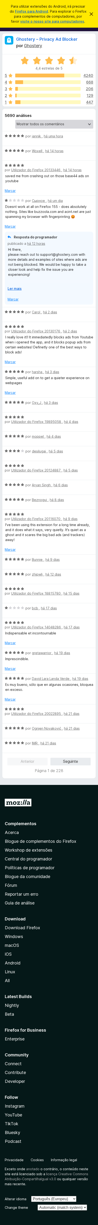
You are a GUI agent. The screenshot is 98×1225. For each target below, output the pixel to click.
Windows (14, 936)
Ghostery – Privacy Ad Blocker (47, 39)
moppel (38, 436)
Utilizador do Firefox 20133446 (36, 170)
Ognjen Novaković (47, 728)
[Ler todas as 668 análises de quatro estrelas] (48, 82)
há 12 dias (53, 574)
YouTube (13, 1114)
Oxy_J (37, 403)
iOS (8, 954)
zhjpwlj (38, 574)
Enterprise (14, 1038)
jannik (37, 136)
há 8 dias (57, 500)
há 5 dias (56, 451)
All (7, 980)
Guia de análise (19, 902)
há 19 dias (62, 653)
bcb (35, 608)
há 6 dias (61, 485)
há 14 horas (54, 151)
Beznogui (40, 500)
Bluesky (12, 1132)
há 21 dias (71, 714)
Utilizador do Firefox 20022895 (36, 714)
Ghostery (33, 45)
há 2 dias (50, 312)
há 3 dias (52, 372)
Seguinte (70, 761)
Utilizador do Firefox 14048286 (36, 627)
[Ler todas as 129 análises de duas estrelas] (48, 95)
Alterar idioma (15, 1199)
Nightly (12, 1005)
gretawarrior (42, 653)
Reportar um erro (21, 894)
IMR (35, 743)
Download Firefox (22, 927)
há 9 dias (70, 519)
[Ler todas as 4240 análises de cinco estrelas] (48, 75)
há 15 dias (71, 593)
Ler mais (15, 288)
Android (12, 962)
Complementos (20, 823)
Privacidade (14, 1160)
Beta (9, 1014)
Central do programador (28, 858)
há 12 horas (36, 243)
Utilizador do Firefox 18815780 (36, 593)
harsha (37, 372)
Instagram (14, 1106)
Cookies (37, 1160)
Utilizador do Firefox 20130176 (36, 331)
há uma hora (53, 136)
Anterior (27, 761)
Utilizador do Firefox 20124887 (36, 470)
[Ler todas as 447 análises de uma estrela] (48, 102)
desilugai (39, 451)
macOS (12, 945)
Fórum (11, 885)
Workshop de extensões (28, 850)
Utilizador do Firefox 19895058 (36, 422)
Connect (13, 1063)
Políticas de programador (29, 867)
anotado (32, 1169)
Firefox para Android (31, 11)
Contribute (15, 1072)
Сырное (39, 201)
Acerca (12, 832)
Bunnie (38, 559)
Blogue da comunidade (27, 876)
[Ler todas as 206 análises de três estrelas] (48, 89)
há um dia (55, 201)
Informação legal (64, 1160)
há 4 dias (71, 422)
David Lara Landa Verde (51, 679)
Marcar (10, 191)
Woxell (37, 151)
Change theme (16, 1207)
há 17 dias (49, 608)
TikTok (11, 1123)
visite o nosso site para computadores (52, 21)
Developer (15, 1081)
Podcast (13, 1141)
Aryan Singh (42, 485)
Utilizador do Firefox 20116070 (36, 519)
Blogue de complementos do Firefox (40, 841)
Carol (36, 312)
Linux (10, 971)
